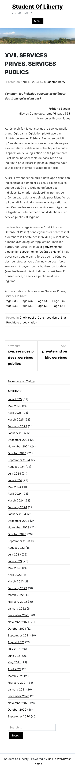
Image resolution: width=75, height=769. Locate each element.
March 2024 (16, 500)
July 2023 (14, 554)
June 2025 (15, 399)
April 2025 (15, 412)
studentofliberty (54, 82)
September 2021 (18, 635)
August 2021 (16, 642)
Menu (37, 21)
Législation (30, 322)
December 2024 (18, 440)
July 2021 (14, 649)
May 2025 (14, 406)
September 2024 (19, 460)
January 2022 (17, 608)
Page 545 (58, 301)
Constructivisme (48, 317)
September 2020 (19, 716)
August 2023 (16, 547)
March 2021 (15, 676)
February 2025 (17, 426)
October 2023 (17, 534)
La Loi (41, 182)
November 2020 (18, 703)
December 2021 (18, 615)
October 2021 (17, 628)
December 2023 (18, 520)
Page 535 (11, 301)
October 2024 (17, 453)
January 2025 (17, 433)
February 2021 (17, 682)
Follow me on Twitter (21, 381)
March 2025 (16, 419)
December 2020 (18, 696)
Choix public (28, 317)
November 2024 (18, 446)
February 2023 (17, 588)
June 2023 (15, 561)
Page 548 (11, 306)
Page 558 (43, 306)
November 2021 (18, 622)
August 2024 (16, 466)
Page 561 (58, 306)
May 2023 (14, 568)
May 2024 (14, 487)
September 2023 (19, 541)
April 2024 (15, 493)
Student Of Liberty (37, 6)
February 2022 (17, 601)
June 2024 (15, 480)
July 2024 (14, 473)
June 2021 (14, 655)
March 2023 (16, 581)
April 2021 (14, 669)
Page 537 (27, 301)
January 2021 (16, 689)
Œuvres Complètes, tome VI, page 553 (44, 113)
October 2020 (17, 709)
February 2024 (17, 507)
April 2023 (15, 574)
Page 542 (42, 301)
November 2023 (18, 527)
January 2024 (17, 514)
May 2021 (14, 662)
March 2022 (16, 595)
